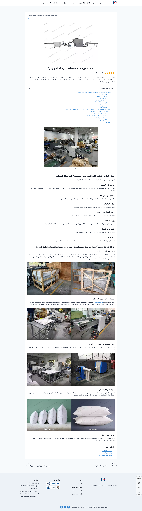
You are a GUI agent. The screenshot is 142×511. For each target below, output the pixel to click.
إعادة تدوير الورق (77, 483)
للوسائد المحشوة (98, 302)
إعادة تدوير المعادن (76, 487)
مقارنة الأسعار (104, 107)
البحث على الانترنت (102, 94)
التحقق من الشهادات (101, 96)
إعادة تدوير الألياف (77, 494)
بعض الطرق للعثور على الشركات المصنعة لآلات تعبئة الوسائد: (94, 92)
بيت (100, 3)
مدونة (72, 3)
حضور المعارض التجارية (100, 100)
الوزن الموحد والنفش (101, 118)
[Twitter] (65, 507)
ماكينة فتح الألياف (107, 453)
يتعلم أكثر (108, 122)
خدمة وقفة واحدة (102, 120)
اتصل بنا (64, 3)
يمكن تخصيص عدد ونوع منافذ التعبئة (97, 115)
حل (94, 3)
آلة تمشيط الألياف (107, 451)
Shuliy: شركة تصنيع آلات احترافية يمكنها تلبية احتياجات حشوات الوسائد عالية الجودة (88, 109)
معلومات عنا (54, 3)
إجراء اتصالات (103, 103)
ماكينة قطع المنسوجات (105, 455)
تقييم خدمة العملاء (102, 105)
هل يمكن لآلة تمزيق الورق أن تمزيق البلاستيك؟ (38, 464)
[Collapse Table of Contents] (30, 88)
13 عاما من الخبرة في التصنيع (99, 111)
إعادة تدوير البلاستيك (76, 490)
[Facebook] (68, 507)
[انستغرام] (61, 507)
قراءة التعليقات (103, 98)
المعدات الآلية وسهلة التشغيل (99, 113)
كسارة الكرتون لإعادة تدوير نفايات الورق (106, 464)
